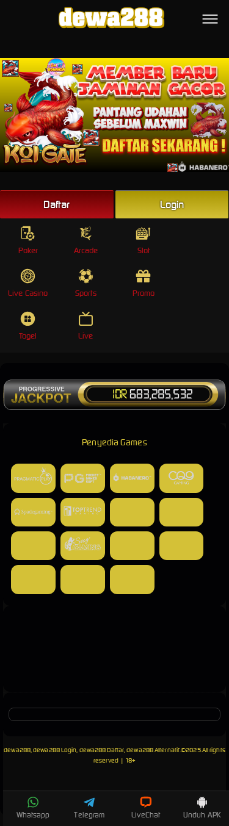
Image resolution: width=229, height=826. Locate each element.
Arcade (86, 250)
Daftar (56, 204)
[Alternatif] (114, 676)
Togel (28, 336)
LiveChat (145, 814)
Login (172, 204)
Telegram (89, 814)
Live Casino (28, 293)
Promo (144, 293)
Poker (28, 250)
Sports (85, 293)
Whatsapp (33, 814)
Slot (143, 250)
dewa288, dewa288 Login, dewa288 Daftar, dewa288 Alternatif (92, 750)
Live (85, 336)
